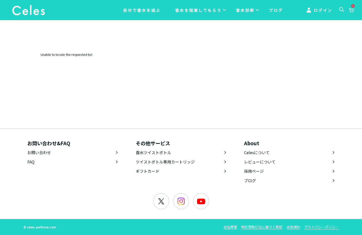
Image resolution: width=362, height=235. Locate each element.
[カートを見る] (351, 11)
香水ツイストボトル (153, 152)
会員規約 (293, 226)
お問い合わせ (39, 152)
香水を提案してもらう (198, 10)
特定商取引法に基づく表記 (261, 226)
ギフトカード (147, 171)
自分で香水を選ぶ (142, 10)
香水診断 (245, 10)
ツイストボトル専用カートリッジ (165, 162)
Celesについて (257, 152)
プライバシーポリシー (321, 226)
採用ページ (254, 171)
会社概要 (230, 226)
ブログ (276, 10)
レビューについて (260, 162)
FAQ (30, 162)
